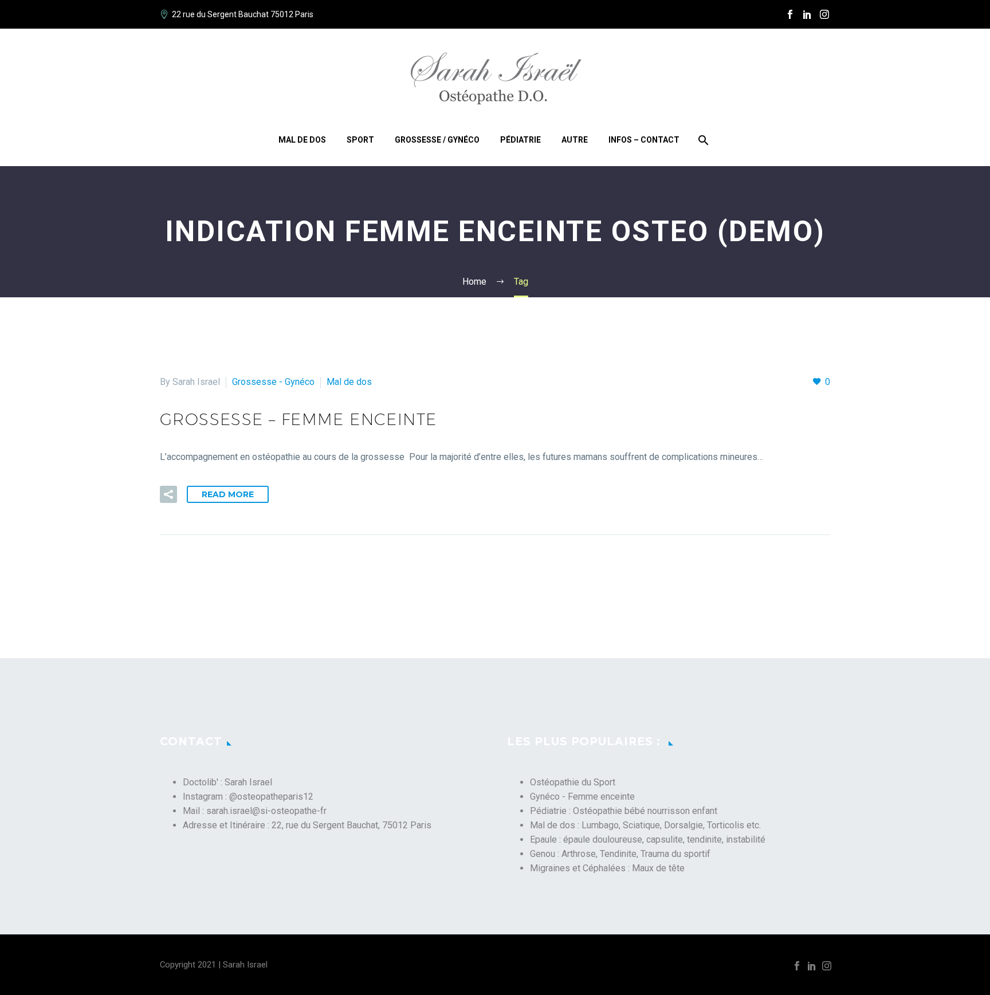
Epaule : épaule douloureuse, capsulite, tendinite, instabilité (647, 839)
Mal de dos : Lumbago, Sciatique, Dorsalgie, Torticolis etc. (645, 825)
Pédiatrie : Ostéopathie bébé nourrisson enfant (623, 810)
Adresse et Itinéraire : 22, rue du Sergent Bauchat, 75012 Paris (307, 825)
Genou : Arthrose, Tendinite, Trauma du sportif (620, 853)
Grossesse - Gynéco (273, 381)
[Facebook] (790, 14)
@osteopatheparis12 (271, 796)
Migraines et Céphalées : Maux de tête (607, 868)
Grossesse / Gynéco (437, 139)
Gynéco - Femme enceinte (582, 796)
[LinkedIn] (807, 14)
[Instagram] (824, 14)
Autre (574, 139)
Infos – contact (643, 139)
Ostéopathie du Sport (572, 782)
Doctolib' (200, 782)
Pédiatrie (520, 139)
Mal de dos (302, 139)
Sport (360, 139)
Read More (228, 494)
